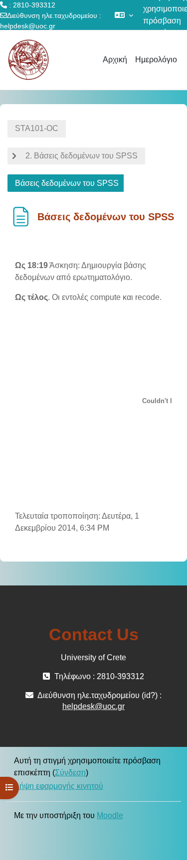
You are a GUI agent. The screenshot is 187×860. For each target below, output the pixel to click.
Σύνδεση (70, 772)
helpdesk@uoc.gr (27, 26)
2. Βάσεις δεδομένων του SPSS (81, 155)
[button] (124, 15)
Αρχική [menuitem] (115, 59)
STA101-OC (36, 128)
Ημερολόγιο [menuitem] (156, 59)
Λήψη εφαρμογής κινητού (58, 786)
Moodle (110, 815)
